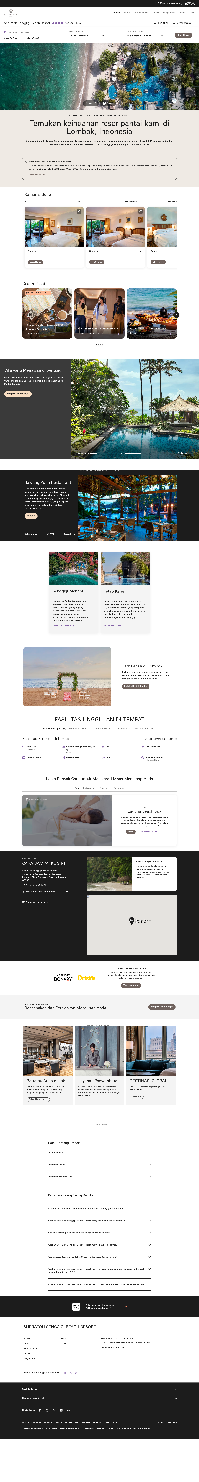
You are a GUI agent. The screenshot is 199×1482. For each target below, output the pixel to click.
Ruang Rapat (72, 757)
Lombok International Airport (41, 892)
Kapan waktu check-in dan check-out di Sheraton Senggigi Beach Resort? (87, 1209)
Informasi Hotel (56, 1153)
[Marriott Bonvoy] (189, 3)
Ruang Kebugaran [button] (154, 757)
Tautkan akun (131, 985)
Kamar (127, 13)
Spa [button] (108, 757)
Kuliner (155, 13)
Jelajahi (31, 516)
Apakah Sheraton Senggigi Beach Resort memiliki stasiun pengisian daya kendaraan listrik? (96, 1284)
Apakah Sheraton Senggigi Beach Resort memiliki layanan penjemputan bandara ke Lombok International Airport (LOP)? (96, 1271)
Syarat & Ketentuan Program (81, 1429)
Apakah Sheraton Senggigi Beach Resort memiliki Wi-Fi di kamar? (82, 1245)
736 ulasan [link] (76, 23)
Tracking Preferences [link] (31, 1429)
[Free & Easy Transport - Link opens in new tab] (99, 313)
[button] (168, 3)
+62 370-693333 (183, 23)
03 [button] (143, 453)
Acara (182, 13)
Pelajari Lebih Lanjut (38, 175)
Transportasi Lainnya (37, 902)
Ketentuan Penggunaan (54, 1429)
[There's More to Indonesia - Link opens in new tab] (47, 313)
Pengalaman (169, 13)
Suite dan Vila (141, 13)
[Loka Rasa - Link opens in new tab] (152, 313)
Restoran (31, 747)
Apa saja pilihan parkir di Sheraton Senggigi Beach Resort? (79, 1233)
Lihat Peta (162, 23)
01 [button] (122, 453)
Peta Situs (136, 1429)
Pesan (130, 831)
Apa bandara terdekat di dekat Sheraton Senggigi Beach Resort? (82, 1257)
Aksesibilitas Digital (120, 1429)
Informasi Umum (56, 1165)
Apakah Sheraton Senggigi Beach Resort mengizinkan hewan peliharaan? (86, 1221)
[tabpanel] (99, 508)
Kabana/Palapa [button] (153, 747)
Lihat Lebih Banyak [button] (140, 145)
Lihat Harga (35, 262)
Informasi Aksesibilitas (60, 1177)
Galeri (192, 13)
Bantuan (147, 1429)
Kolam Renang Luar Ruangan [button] (80, 747)
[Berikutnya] (176, 315)
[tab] (54, 728)
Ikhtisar (116, 13)
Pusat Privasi (102, 1429)
